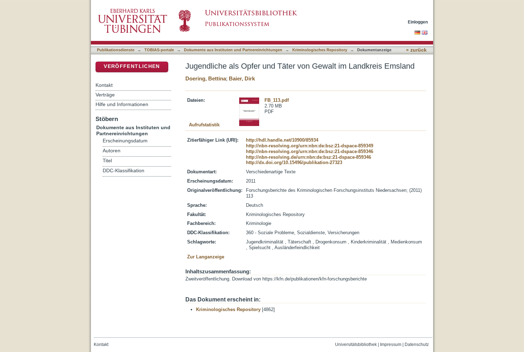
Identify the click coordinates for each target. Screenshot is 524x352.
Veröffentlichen (132, 66)
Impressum (390, 344)
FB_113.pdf (276, 100)
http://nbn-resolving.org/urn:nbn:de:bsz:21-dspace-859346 (309, 151)
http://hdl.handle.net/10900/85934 (282, 140)
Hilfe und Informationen (122, 104)
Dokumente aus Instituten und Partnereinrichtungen (233, 50)
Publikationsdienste (115, 50)
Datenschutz (417, 344)
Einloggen (418, 22)
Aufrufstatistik (204, 124)
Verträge (105, 95)
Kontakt (104, 85)
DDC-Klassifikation (123, 170)
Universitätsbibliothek (356, 344)
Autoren (111, 150)
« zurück (416, 50)
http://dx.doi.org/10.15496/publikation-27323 (294, 162)
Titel (107, 160)
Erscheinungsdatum (125, 140)
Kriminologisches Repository (319, 50)
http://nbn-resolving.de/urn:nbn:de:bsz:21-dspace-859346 (308, 157)
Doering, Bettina (205, 78)
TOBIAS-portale (159, 50)
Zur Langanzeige (205, 256)
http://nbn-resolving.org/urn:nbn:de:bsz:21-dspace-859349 (309, 145)
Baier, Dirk (242, 78)
